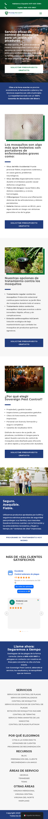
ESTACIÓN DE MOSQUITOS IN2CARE (24, 711)
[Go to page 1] (22, 631)
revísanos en (23, 591)
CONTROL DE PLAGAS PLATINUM (24, 724)
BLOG (24, 756)
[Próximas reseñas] (41, 613)
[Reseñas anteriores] (7, 613)
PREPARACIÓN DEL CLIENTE (24, 759)
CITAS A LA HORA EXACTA (24, 740)
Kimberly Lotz (21, 601)
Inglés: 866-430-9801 (27, 7)
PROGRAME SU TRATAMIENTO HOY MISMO (24, 539)
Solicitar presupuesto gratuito (24, 69)
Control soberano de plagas (27, 574)
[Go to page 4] (27, 631)
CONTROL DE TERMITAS (24, 714)
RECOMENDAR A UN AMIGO (24, 762)
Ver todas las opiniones (24, 586)
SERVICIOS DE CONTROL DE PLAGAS (24, 694)
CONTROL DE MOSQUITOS (24, 701)
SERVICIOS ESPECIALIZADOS (24, 697)
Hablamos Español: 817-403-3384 (26, 4)
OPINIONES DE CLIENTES (24, 743)
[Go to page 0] (20, 631)
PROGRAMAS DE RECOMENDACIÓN (24, 746)
